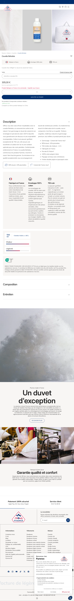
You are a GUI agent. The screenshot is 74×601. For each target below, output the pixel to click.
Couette (50, 534)
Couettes (14, 53)
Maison (9, 53)
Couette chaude (52, 538)
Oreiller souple (52, 548)
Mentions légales (10, 548)
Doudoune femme (32, 538)
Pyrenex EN (9, 556)
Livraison (8, 540)
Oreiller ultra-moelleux (54, 552)
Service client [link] (55, 501)
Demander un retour (11, 542)
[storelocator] (63, 7)
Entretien (8, 294)
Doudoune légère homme (34, 548)
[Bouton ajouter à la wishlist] (71, 56)
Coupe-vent (30, 556)
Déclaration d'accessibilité (13, 550)
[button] (68, 7)
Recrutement (9, 552)
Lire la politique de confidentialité (44, 574)
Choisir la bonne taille (66, 72)
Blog (7, 538)
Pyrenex (4, 53)
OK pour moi (66, 592)
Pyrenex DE (9, 558)
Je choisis (53, 592)
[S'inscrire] (68, 520)
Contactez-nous (10, 534)
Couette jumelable (53, 542)
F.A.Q (7, 536)
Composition (10, 284)
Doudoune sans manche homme (36, 542)
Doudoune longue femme (34, 552)
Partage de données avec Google (46, 581)
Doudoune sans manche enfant (36, 546)
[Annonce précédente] (4, 2)
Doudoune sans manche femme (36, 544)
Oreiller (50, 544)
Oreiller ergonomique (54, 550)
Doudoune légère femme (34, 550)
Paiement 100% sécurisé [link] (18, 501)
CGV (7, 546)
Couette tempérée (53, 540)
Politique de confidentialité (13, 544)
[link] (18, 445)
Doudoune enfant (32, 540)
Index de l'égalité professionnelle (15, 554)
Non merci (40, 592)
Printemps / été (31, 560)
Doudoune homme (32, 536)
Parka (28, 554)
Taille (37, 72)
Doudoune (30, 534)
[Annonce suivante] (70, 2)
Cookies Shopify (42, 580)
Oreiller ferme (52, 546)
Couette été (51, 536)
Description (9, 121)
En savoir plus (37, 420)
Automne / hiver (31, 558)
